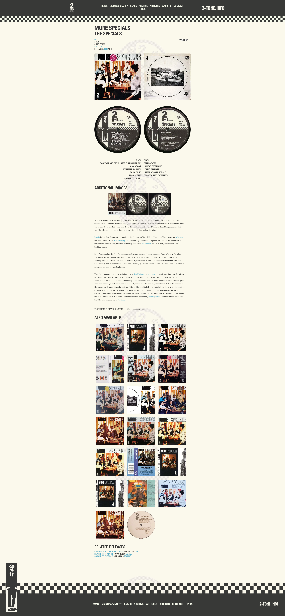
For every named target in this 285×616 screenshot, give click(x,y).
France (127, 556)
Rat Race (121, 299)
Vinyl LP (98, 47)
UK (95, 40)
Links (142, 9)
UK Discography (119, 6)
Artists (166, 6)
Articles (155, 6)
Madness (179, 237)
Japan (129, 554)
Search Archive (139, 6)
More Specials (112, 28)
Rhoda (97, 237)
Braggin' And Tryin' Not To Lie (109, 552)
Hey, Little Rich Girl (103, 554)
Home (104, 6)
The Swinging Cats (121, 240)
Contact (179, 6)
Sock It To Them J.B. (104, 556)
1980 (106, 49)
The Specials (108, 34)
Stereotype (152, 274)
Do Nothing (139, 274)
